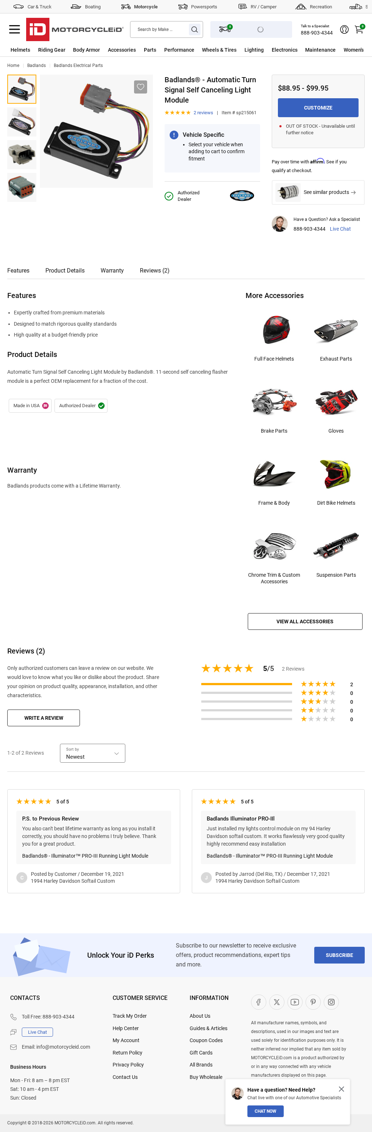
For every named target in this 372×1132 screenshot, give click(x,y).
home (13, 65)
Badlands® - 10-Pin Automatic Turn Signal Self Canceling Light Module (21, 121)
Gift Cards (201, 1053)
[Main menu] (14, 29)
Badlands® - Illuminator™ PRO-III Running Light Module (85, 856)
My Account (126, 1040)
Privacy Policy (128, 1065)
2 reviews (203, 112)
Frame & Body (274, 503)
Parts (150, 50)
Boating (93, 6)
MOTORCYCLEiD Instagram (331, 1002)
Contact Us (125, 1077)
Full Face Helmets (274, 359)
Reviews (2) (155, 270)
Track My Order (130, 1016)
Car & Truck (40, 6)
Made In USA (30, 406)
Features (18, 270)
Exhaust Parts (336, 359)
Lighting (254, 50)
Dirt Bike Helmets (336, 503)
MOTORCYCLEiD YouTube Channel (295, 1002)
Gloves (336, 431)
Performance (179, 50)
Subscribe (339, 955)
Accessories (122, 50)
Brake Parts (274, 431)
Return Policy (127, 1053)
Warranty (112, 270)
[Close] (341, 1089)
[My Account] (344, 29)
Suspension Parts (336, 575)
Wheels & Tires (219, 50)
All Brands (201, 1065)
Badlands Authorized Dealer (81, 406)
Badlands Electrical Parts (78, 65)
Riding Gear (51, 50)
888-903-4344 (317, 33)
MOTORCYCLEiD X (276, 1002)
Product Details (65, 270)
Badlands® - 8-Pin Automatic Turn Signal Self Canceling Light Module (21, 89)
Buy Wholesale (206, 1077)
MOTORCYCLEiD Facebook (258, 1002)
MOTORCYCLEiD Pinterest (313, 1002)
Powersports (204, 6)
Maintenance (320, 50)
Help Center (126, 1028)
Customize (318, 108)
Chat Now (265, 1111)
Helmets (20, 50)
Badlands (36, 65)
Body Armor (86, 50)
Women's (354, 50)
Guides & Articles (208, 1028)
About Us (200, 1016)
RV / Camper (263, 6)
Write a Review (43, 718)
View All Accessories (304, 621)
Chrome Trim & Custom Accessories (274, 578)
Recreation (321, 6)
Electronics (285, 50)
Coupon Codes (206, 1040)
